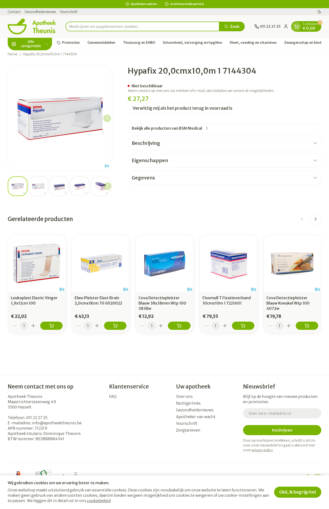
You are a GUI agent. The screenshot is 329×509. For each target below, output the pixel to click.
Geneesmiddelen (101, 42)
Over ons (184, 396)
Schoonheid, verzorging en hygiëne (192, 42)
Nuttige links (188, 403)
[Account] (285, 26)
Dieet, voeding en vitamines (253, 42)
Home (13, 54)
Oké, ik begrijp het (297, 492)
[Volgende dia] (315, 219)
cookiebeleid (99, 500)
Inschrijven (282, 430)
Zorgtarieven (188, 430)
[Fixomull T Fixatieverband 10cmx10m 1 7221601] (228, 263)
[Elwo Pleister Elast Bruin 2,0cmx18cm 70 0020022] (100, 263)
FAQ (113, 396)
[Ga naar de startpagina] (32, 26)
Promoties (71, 42)
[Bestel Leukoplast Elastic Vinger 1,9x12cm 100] (51, 326)
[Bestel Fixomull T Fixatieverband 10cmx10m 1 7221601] (243, 326)
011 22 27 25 (36, 417)
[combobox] (142, 26)
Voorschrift (69, 12)
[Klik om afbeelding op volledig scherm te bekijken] (60, 118)
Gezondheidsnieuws (40, 12)
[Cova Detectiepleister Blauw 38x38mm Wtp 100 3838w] (164, 263)
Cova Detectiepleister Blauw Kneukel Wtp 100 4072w (287, 303)
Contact (14, 12)
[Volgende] (107, 118)
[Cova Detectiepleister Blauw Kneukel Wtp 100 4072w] (292, 263)
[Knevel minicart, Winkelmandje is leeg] (296, 26)
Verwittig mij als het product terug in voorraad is (182, 108)
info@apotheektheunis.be (57, 422)
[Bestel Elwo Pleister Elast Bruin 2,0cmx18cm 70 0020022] (115, 326)
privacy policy (262, 450)
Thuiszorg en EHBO (139, 42)
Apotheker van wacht (196, 416)
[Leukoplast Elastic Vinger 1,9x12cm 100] (37, 263)
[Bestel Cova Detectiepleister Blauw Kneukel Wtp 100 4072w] (307, 326)
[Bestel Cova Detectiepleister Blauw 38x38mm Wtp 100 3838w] (179, 326)
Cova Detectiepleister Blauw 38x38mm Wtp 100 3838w (162, 303)
